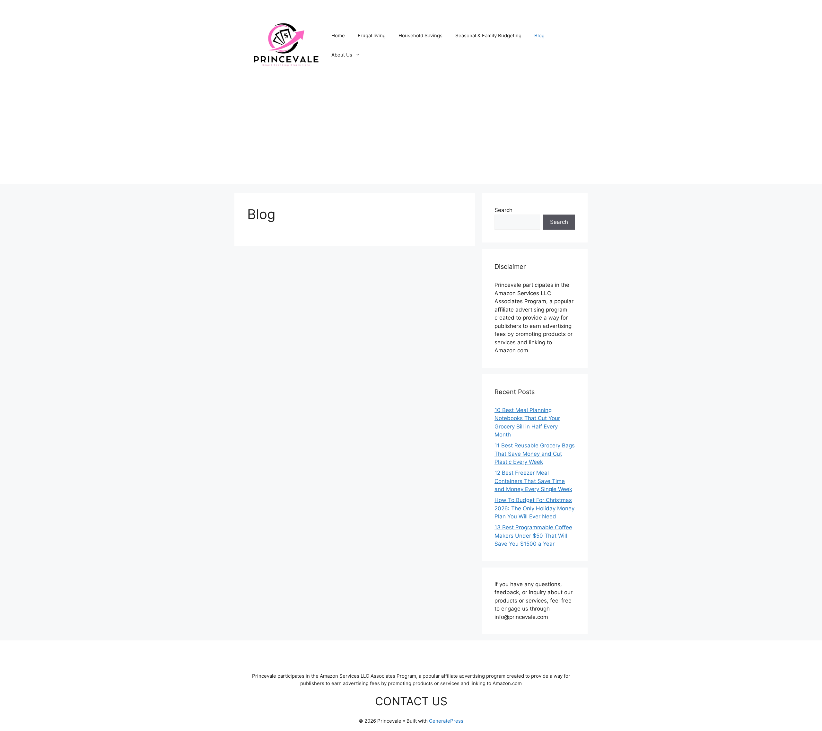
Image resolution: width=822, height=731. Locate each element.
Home (338, 35)
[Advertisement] (411, 139)
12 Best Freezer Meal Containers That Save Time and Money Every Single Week (533, 481)
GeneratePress (446, 721)
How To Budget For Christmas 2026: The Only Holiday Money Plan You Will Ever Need (534, 508)
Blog (539, 35)
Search (503, 210)
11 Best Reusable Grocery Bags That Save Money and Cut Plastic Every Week (534, 453)
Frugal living (372, 35)
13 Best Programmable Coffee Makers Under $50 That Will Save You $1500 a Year (533, 535)
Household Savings (420, 35)
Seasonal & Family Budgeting (488, 35)
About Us (341, 55)
